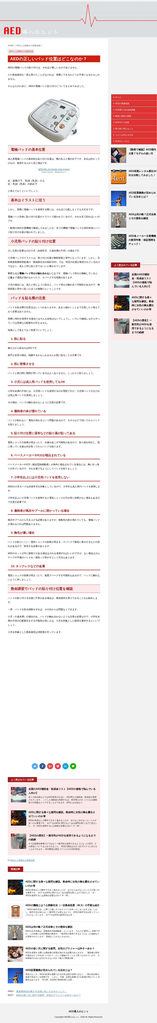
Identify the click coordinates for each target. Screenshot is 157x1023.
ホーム (118, 97)
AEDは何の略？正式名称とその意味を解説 (49, 927)
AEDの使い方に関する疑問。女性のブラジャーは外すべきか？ (60, 948)
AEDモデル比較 (122, 122)
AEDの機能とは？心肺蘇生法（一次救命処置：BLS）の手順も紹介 (62, 905)
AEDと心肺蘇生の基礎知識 (23, 860)
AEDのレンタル (122, 141)
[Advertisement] (54, 669)
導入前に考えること (124, 128)
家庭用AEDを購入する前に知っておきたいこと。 (41, 991)
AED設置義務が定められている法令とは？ (49, 970)
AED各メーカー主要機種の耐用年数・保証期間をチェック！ (142, 240)
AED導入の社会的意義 (125, 110)
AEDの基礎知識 (122, 103)
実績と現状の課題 (123, 116)
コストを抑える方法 (124, 135)
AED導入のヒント (79, 1011)
